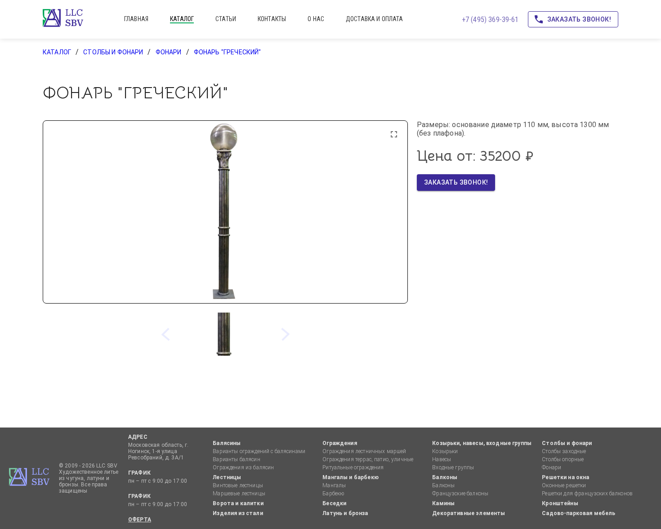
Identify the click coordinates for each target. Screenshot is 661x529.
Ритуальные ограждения (353, 467)
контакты (272, 18)
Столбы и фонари (113, 52)
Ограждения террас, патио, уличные (367, 459)
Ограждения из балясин (243, 467)
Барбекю (333, 493)
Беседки (334, 503)
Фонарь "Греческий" (227, 52)
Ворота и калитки (238, 503)
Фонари (169, 52)
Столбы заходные (564, 451)
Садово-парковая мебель (578, 513)
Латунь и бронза (345, 513)
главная (136, 18)
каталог (182, 18)
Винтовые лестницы (238, 485)
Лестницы (227, 477)
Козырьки (445, 451)
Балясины (227, 443)
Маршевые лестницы (239, 493)
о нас (316, 18)
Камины (443, 503)
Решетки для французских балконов (587, 493)
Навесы (441, 459)
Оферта (139, 519)
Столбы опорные (563, 459)
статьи (225, 18)
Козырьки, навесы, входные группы (481, 443)
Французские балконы (460, 493)
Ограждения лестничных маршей (364, 451)
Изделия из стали (238, 513)
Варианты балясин (236, 459)
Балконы (444, 477)
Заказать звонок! (579, 19)
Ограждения (339, 443)
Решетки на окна (565, 477)
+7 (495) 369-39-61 (490, 19)
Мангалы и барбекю (350, 477)
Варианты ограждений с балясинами (259, 451)
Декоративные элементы (468, 513)
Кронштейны (560, 503)
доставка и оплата (374, 18)
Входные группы (453, 467)
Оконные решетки (564, 485)
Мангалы (334, 485)
